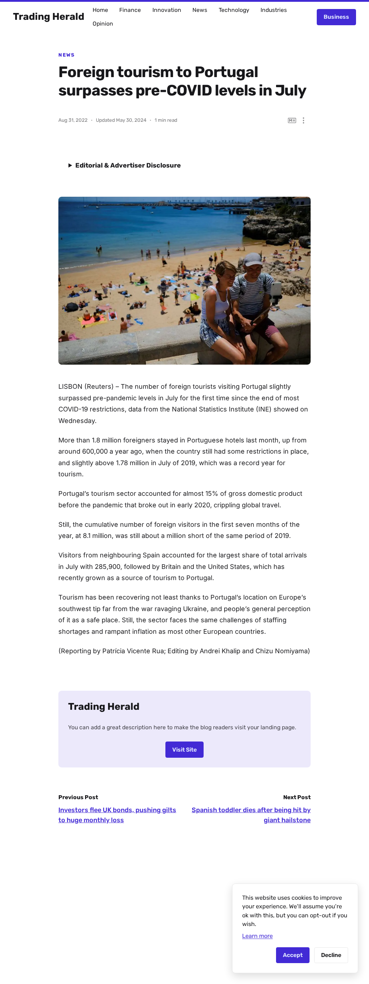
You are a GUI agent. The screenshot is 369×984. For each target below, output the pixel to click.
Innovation (166, 9)
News (199, 9)
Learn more (257, 935)
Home (100, 9)
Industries (274, 9)
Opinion (103, 23)
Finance (130, 9)
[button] (303, 120)
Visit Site (184, 749)
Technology (234, 9)
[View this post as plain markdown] (292, 120)
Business (336, 16)
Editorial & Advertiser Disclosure (128, 165)
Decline (331, 955)
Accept (293, 955)
